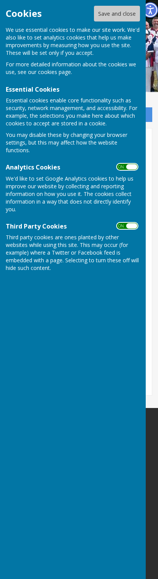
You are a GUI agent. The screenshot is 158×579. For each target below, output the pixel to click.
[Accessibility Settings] (150, 10)
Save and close (117, 13)
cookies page (54, 72)
